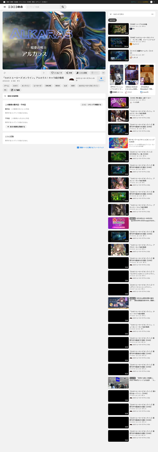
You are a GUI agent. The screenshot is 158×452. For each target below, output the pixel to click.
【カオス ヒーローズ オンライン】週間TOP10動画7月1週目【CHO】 (142, 339)
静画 (12, 2)
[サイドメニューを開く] (5, 7)
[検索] (63, 7)
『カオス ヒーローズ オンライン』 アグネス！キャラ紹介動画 (142, 246)
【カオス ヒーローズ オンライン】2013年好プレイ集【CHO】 (141, 153)
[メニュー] (103, 73)
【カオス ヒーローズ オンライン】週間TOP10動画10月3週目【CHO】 (142, 233)
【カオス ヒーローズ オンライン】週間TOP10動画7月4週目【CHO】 (142, 366)
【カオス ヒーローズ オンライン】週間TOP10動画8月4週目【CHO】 (142, 352)
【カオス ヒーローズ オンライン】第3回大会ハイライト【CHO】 (142, 392)
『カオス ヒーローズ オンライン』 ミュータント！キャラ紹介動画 (142, 326)
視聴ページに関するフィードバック (92, 167)
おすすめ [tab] (112, 20)
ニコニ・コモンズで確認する (91, 104)
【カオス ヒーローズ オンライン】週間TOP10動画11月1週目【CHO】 (142, 166)
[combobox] (42, 7)
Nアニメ (38, 2)
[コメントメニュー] (152, 14)
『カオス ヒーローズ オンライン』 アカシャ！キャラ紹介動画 (142, 179)
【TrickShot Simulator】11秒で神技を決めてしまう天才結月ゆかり (146, 88)
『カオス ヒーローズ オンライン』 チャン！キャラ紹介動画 (142, 312)
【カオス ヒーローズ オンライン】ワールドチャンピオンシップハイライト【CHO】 (142, 273)
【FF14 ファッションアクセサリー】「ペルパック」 (116, 88)
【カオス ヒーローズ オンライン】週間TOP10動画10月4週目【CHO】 (142, 193)
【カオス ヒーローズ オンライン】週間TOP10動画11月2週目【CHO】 (142, 126)
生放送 (16, 2)
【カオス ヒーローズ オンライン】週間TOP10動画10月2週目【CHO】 (142, 259)
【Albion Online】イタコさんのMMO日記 (131, 88)
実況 (33, 2)
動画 (8, 2)
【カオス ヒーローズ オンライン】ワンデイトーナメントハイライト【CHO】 (142, 286)
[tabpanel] (131, 232)
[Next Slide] (101, 146)
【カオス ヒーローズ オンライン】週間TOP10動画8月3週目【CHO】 (142, 419)
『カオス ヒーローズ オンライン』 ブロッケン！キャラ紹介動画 (142, 206)
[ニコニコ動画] (15, 7)
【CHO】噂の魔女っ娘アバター (140, 98)
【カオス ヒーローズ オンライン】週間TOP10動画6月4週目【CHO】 (142, 432)
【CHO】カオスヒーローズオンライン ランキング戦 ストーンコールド (142, 39)
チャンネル (22, 2)
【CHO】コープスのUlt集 (138, 24)
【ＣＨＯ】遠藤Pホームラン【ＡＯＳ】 (141, 52)
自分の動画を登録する (17, 127)
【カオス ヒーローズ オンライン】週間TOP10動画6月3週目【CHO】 (142, 406)
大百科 (29, 2)
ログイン (133, 2)
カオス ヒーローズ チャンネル (85, 79)
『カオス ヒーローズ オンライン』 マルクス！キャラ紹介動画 (142, 112)
